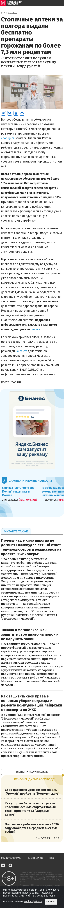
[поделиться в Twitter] (9, 113)
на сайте (21, 351)
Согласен (50, 901)
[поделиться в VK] (3, 113)
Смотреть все (48, 838)
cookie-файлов (33, 901)
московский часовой (14, 3)
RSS (51, 858)
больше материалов (32, 772)
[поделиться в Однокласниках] (16, 113)
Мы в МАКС (35, 858)
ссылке (35, 329)
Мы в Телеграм (11, 858)
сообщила (8, 138)
